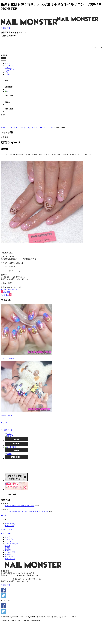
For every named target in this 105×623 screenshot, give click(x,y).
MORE (3, 515)
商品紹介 (8, 550)
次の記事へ (5, 295)
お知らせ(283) (10, 524)
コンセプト (9, 66)
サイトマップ (10, 559)
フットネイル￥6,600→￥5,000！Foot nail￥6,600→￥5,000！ (26, 511)
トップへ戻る (6, 533)
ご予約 (7, 74)
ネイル (51, 127)
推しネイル (5, 423)
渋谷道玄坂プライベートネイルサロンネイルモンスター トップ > (25, 127)
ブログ (7, 72)
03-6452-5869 (5, 28)
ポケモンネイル (6, 415)
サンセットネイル (7, 358)
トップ (7, 63)
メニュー (8, 68)
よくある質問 (10, 552)
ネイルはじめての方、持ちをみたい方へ (19, 506)
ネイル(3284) (9, 526)
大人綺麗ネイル (6, 430)
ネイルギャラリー (11, 70)
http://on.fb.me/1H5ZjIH (9, 289)
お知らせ (8, 554)
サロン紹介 (9, 556)
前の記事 (6, 292)
